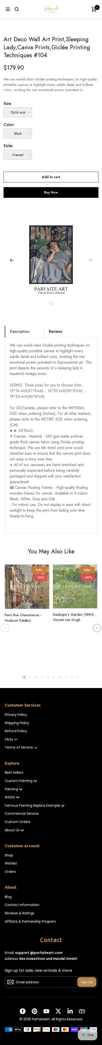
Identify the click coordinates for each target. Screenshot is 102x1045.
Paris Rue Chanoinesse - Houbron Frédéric (23, 617)
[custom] (22, 1011)
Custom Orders (17, 822)
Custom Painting (18, 781)
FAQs (9, 739)
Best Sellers (14, 772)
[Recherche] (17, 9)
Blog (8, 897)
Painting (11, 789)
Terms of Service (19, 747)
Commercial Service (22, 813)
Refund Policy (16, 731)
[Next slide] (97, 628)
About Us (12, 830)
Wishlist (11, 863)
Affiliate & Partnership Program (30, 921)
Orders (10, 871)
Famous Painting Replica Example (32, 805)
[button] (40, 303)
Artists (10, 797)
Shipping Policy (17, 723)
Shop (9, 855)
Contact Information (22, 905)
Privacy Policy (16, 714)
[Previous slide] (5, 628)
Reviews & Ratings (19, 913)
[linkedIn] (70, 1011)
